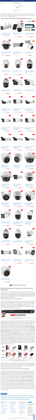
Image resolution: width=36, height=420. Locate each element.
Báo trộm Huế (31, 395)
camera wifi (7, 381)
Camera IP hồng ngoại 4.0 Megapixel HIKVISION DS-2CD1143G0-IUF (17, 204)
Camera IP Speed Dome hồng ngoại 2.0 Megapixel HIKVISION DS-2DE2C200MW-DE (29, 223)
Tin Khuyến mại (4, 412)
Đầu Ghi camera (25, 395)
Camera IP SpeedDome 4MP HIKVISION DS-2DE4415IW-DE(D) (29, 72)
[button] (2, 3)
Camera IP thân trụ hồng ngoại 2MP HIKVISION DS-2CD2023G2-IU (18, 109)
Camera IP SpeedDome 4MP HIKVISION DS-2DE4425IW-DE (5, 90)
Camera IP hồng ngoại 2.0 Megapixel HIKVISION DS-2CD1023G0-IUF (17, 185)
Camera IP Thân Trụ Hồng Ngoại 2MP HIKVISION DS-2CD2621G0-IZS (29, 109)
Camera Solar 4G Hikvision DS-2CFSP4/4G (17, 34)
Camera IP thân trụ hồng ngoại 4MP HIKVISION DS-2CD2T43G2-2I (6, 147)
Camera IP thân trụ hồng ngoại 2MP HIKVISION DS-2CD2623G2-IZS (6, 128)
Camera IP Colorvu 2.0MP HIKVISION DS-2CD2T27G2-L (6, 260)
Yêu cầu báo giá (13, 412)
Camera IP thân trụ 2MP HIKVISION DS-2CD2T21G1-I (18, 90)
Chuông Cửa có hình (24, 397)
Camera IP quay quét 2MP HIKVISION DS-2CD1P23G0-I (6, 222)
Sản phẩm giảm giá (13, 411)
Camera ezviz (14, 395)
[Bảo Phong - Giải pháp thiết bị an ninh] (17, 3)
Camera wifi (9, 395)
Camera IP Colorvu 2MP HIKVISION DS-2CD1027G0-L (18, 260)
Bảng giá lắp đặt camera (25, 399)
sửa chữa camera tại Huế (16, 397)
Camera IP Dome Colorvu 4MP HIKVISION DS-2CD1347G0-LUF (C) (17, 166)
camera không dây (29, 301)
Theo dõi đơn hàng (13, 403)
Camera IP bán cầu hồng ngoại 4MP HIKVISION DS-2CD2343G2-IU (29, 241)
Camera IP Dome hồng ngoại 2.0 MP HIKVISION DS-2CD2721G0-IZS (5, 185)
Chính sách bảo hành (23, 403)
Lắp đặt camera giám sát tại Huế (6, 291)
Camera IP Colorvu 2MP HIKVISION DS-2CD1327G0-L (6, 279)
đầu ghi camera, (31, 305)
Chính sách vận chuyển (23, 407)
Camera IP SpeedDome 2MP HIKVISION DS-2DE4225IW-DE (5, 241)
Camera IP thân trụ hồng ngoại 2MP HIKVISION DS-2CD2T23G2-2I (18, 128)
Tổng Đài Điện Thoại (31, 397)
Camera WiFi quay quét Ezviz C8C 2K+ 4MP (17, 71)
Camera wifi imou (19, 395)
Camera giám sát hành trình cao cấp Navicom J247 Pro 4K (30, 34)
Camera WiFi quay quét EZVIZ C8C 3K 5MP (6, 71)
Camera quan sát (28, 303)
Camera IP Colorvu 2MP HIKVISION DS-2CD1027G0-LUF (29, 260)
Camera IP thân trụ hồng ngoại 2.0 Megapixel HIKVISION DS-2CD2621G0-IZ (6, 109)
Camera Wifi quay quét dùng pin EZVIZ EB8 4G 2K (29, 52)
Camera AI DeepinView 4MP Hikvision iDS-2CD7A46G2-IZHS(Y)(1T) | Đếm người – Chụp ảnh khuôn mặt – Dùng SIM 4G (5, 34)
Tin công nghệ (4, 411)
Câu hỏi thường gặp (4, 408)
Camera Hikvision (3, 395)
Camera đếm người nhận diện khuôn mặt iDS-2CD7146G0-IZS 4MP (6, 53)
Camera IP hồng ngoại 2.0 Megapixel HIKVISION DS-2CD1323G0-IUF (5, 204)
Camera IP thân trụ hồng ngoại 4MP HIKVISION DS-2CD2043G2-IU (30, 128)
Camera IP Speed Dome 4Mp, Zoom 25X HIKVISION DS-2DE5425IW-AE (18, 223)
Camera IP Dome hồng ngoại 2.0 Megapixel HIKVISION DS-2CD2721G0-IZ (30, 166)
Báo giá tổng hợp (22, 411)
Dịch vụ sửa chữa (13, 410)
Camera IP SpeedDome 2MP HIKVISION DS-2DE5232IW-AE (17, 241)
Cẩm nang (12, 407)
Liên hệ (3, 403)
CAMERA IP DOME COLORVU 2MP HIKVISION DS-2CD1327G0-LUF (5, 166)
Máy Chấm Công (3, 399)
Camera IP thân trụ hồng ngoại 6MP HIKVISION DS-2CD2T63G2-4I (18, 147)
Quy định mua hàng (22, 406)
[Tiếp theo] (25, 285)
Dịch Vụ (12, 406)
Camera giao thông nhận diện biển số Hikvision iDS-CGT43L (17, 53)
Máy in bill (13, 399)
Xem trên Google (22, 417)
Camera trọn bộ (9, 397)
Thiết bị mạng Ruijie (18, 399)
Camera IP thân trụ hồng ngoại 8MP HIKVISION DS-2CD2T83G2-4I (30, 147)
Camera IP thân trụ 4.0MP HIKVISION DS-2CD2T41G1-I (29, 90)
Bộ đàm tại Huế (3, 397)
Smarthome (8, 399)
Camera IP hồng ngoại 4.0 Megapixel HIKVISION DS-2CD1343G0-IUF (29, 204)
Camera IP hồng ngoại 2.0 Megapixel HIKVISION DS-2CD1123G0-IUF (29, 185)
